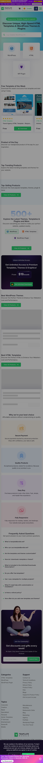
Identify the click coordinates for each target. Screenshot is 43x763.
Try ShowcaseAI (7, 761)
